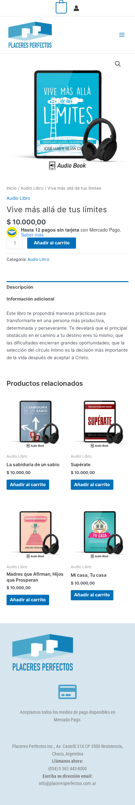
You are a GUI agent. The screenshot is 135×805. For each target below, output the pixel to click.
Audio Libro (32, 188)
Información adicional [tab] (30, 298)
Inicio (12, 188)
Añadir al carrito (51, 242)
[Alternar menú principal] (122, 35)
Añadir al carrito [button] (28, 484)
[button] (118, 64)
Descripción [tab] (20, 287)
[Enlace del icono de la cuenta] (76, 8)
